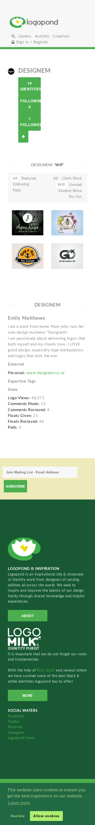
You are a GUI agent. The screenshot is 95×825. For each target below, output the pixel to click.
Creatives (61, 36)
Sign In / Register (31, 42)
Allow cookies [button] (46, 816)
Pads (17, 190)
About (28, 615)
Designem (22, 230)
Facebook (16, 716)
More (28, 695)
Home (47, 22)
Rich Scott (46, 670)
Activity (42, 36)
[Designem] (11, 71)
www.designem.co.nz (45, 373)
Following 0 (30, 103)
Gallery (25, 36)
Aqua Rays (18, 217)
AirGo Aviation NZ (61, 249)
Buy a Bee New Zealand (21, 249)
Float (37, 222)
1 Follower (30, 121)
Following (21, 184)
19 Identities (30, 86)
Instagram (16, 733)
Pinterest (15, 727)
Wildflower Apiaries (62, 217)
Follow (23, 137)
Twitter (14, 722)
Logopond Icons (21, 738)
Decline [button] (18, 816)
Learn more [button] (19, 803)
